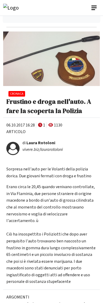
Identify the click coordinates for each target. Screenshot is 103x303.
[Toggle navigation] (94, 8)
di (38, 143)
